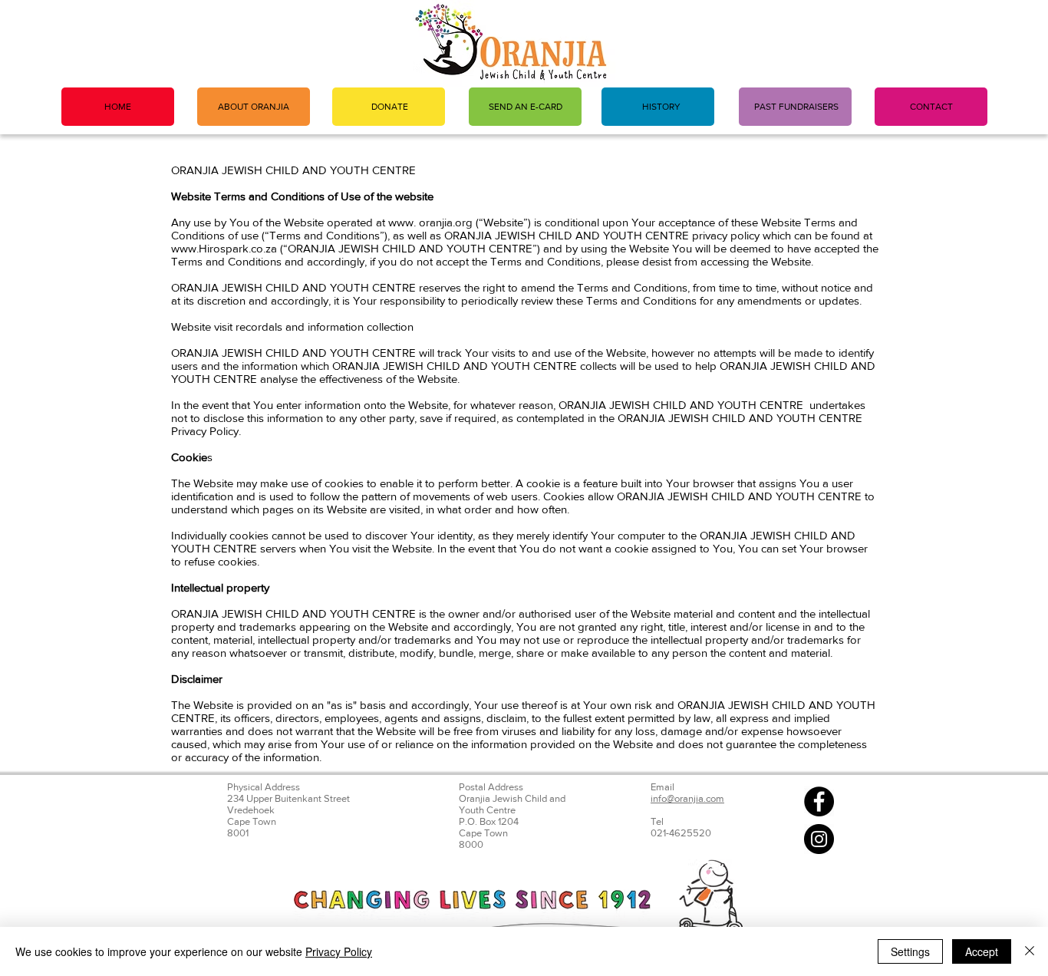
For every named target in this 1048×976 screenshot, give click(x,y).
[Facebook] (819, 801)
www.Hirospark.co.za (224, 248)
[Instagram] (819, 839)
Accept (981, 951)
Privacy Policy (338, 951)
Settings (910, 951)
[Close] (1029, 951)
